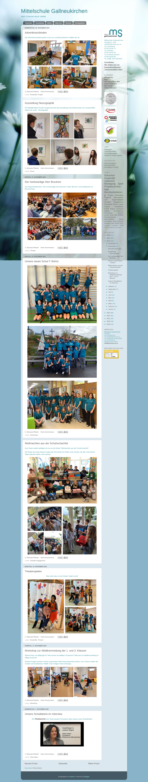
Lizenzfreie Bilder (110, 151)
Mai (109, 298)
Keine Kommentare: (48, 91)
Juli (109, 292)
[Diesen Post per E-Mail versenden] (59, 92)
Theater (33, 250)
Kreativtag (107, 223)
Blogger (86, 776)
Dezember (112, 243)
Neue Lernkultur (118, 221)
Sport (120, 183)
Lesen (121, 204)
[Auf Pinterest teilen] (67, 92)
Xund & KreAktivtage (109, 227)
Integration (107, 225)
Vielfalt (121, 225)
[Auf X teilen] (63, 92)
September (112, 289)
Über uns (58, 23)
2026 (109, 235)
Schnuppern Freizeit (111, 167)
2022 (109, 316)
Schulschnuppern (110, 163)
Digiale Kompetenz (113, 207)
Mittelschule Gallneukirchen (54, 11)
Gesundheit (108, 213)
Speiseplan (108, 149)
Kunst (32, 171)
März (110, 303)
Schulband (119, 209)
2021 (109, 318)
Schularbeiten (80, 23)
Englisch (107, 197)
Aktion (121, 223)
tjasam (72, 776)
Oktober (111, 286)
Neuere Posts (31, 763)
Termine (68, 23)
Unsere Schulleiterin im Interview (43, 713)
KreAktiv (120, 215)
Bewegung (109, 183)
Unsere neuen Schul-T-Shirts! (42, 261)
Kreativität (33, 94)
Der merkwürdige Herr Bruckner (43, 181)
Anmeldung (40, 23)
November (112, 246)
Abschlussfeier (109, 219)
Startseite (28, 23)
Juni (110, 295)
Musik (121, 219)
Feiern (115, 204)
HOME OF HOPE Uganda (113, 155)
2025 (109, 238)
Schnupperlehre (109, 165)
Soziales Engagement (37, 560)
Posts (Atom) (37, 768)
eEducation (118, 227)
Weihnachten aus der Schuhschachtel (46, 443)
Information (34, 435)
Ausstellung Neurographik (39, 103)
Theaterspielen (33, 571)
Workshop (33, 703)
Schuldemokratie (110, 217)
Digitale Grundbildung (113, 211)
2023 (109, 313)
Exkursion (109, 175)
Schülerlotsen (115, 225)
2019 (109, 324)
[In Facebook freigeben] (65, 92)
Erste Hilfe (113, 215)
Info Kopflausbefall (110, 153)
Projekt (40, 94)
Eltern (49, 23)
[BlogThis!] (61, 92)
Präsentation (108, 221)
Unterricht (109, 181)
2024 (109, 241)
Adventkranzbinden (36, 32)
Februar (111, 306)
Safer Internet (115, 223)
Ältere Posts (93, 763)
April (110, 300)
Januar (111, 309)
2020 (109, 321)
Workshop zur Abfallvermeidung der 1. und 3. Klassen (55, 650)
